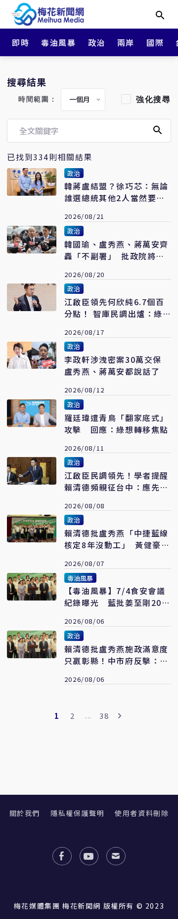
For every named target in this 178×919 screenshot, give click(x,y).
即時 (20, 42)
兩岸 (125, 42)
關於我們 (24, 813)
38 (104, 715)
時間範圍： (37, 99)
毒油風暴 (58, 42)
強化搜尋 (153, 99)
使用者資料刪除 (142, 813)
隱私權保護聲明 (77, 813)
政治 (96, 42)
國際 (155, 42)
